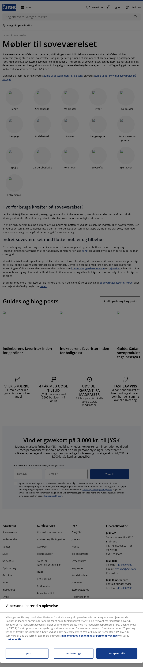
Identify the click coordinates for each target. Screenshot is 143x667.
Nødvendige (73, 653)
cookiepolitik (13, 639)
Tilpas (27, 653)
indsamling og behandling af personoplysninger (90, 635)
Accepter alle (116, 653)
